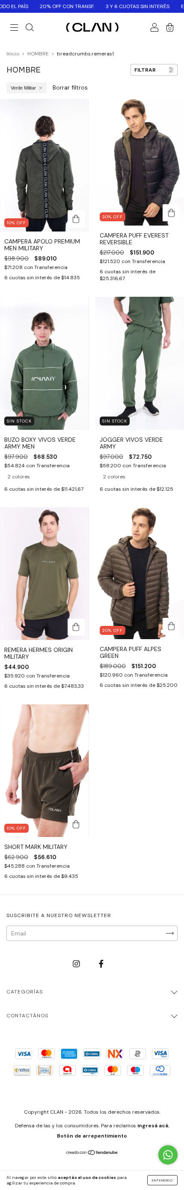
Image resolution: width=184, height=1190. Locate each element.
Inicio (12, 53)
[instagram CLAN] (77, 963)
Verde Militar (23, 87)
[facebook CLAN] (101, 963)
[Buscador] (29, 28)
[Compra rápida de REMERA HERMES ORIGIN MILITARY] (76, 627)
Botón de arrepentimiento (92, 1135)
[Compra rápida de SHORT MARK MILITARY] (76, 824)
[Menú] (14, 28)
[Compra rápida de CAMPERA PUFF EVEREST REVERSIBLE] (171, 212)
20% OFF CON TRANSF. (50, 6)
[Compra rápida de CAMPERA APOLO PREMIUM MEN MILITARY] (76, 218)
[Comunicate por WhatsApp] (168, 1154)
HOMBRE (38, 53)
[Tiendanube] (92, 1153)
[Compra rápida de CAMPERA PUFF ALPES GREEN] (171, 626)
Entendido (162, 1180)
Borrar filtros (70, 87)
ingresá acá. (153, 1125)
